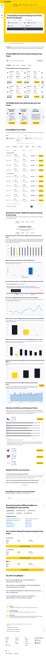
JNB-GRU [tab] (22, 221)
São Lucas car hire (28, 523)
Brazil (9, 43)
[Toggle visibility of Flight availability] (25, 277)
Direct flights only (29, 20)
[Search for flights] (1, 5)
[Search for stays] (1, 7)
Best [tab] (13, 65)
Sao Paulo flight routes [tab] (28, 513)
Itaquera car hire (28, 526)
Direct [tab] (18, 65)
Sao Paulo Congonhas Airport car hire (32, 518)
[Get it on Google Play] (38, 640)
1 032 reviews (13, 464)
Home (6, 43)
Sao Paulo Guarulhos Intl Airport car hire (13, 518)
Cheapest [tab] (8, 65)
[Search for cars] (1, 10)
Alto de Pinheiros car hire (10, 525)
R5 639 (18, 18)
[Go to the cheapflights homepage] (8, 1)
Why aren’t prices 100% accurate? (13, 631)
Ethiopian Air (13, 461)
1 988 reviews (13, 458)
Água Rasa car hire (28, 525)
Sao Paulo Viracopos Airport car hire (12, 520)
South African (13, 417)
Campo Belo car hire (9, 523)
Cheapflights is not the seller (12, 627)
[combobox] (20, 20)
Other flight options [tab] (10, 513)
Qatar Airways (13, 448)
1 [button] (31, 206)
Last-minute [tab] (23, 65)
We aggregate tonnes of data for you (13, 629)
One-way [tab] (29, 65)
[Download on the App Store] (38, 643)
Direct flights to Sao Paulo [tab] (20, 510)
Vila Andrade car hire (10, 526)
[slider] (33, 143)
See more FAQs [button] (25, 484)
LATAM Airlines (14, 454)
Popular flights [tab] (19, 513)
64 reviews (13, 420)
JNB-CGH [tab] (32, 221)
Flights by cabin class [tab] (31, 510)
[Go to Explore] (1, 12)
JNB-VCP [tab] (27, 221)
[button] (2, 2)
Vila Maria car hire (28, 520)
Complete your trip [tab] (10, 510)
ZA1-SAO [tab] (17, 221)
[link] (11, 123)
